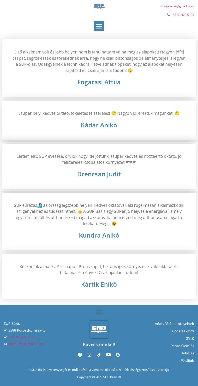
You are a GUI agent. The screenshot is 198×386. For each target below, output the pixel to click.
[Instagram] (89, 355)
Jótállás (187, 353)
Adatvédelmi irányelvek (174, 323)
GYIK (190, 338)
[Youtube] (108, 355)
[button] (99, 26)
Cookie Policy (183, 331)
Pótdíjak (187, 360)
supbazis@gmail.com (178, 6)
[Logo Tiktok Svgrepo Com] (99, 355)
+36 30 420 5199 (182, 15)
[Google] (118, 355)
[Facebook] (80, 355)
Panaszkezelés (182, 345)
